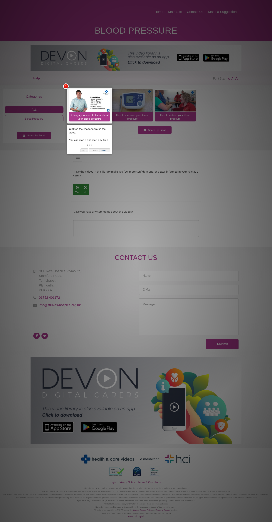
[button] (87, 145)
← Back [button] (94, 150)
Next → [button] (104, 150)
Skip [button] (84, 150)
